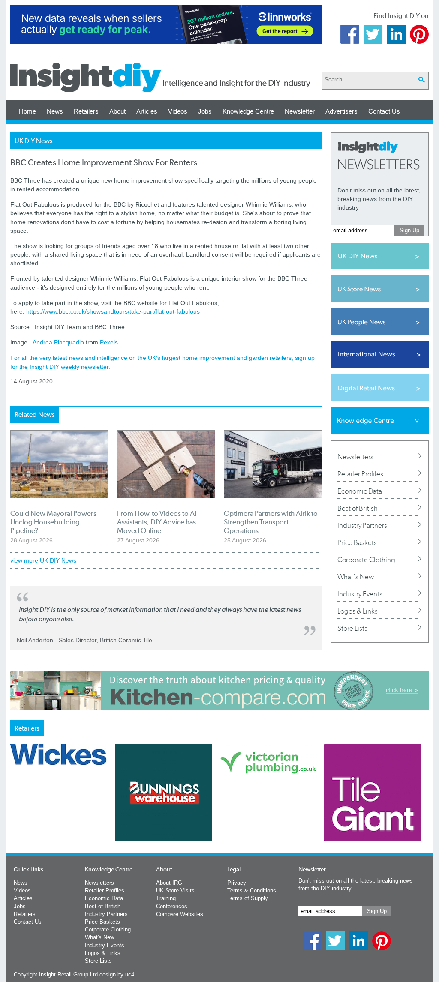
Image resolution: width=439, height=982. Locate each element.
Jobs (205, 111)
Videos (177, 111)
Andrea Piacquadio (58, 342)
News (55, 111)
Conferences (171, 906)
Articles (146, 111)
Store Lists (352, 628)
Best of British (357, 508)
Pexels (109, 342)
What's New (355, 576)
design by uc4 (116, 974)
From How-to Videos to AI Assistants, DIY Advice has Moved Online (156, 522)
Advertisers (341, 111)
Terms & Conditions (251, 890)
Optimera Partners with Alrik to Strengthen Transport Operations (271, 522)
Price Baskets (357, 542)
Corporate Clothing (366, 559)
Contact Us (384, 111)
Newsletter (300, 111)
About (117, 111)
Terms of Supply (247, 898)
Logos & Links (357, 611)
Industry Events (359, 594)
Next (254, 815)
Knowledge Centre (248, 111)
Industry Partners (362, 525)
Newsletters (355, 456)
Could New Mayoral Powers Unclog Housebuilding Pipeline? (53, 522)
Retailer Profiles (360, 474)
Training (166, 898)
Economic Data (359, 491)
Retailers (86, 111)
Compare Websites (179, 914)
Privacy (236, 883)
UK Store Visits (175, 890)
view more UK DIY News (43, 560)
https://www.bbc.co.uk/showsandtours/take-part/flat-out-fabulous (113, 311)
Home (27, 111)
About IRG (169, 883)
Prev (15, 815)
